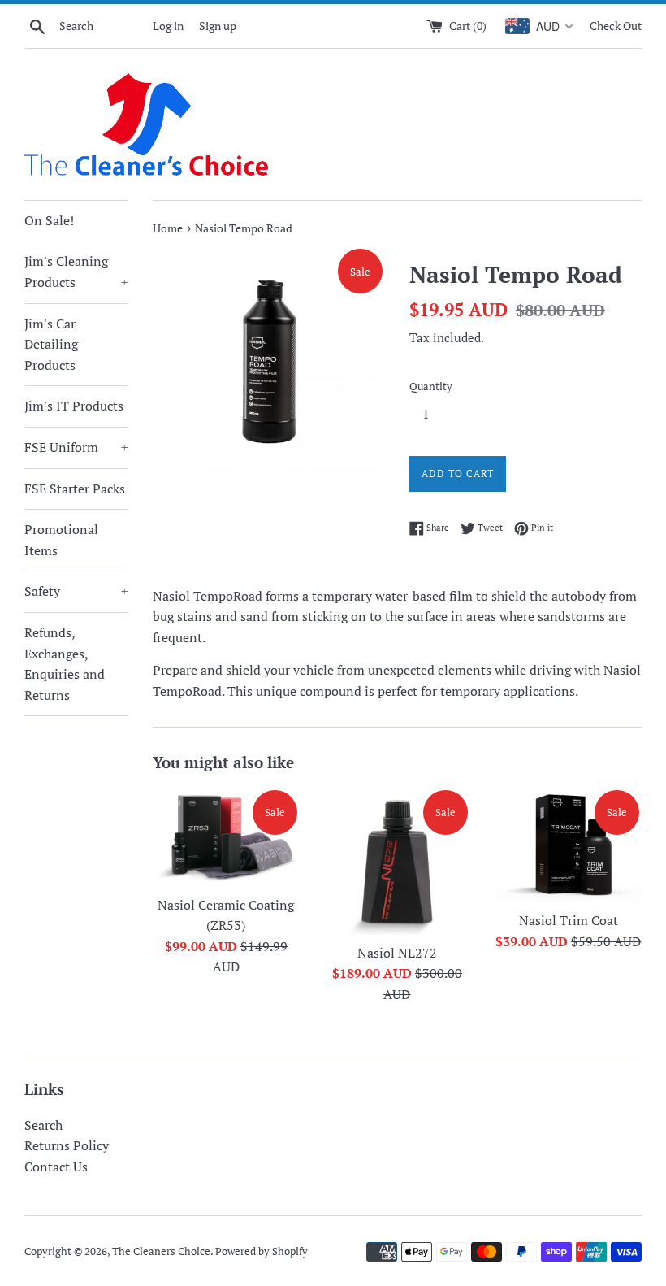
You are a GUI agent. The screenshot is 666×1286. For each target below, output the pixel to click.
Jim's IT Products (73, 406)
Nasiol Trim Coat (568, 920)
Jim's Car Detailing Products (51, 344)
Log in (168, 25)
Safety (76, 591)
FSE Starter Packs (74, 488)
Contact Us (56, 1166)
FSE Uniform (76, 447)
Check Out (616, 25)
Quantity (430, 386)
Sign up (217, 25)
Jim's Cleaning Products (76, 271)
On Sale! (49, 220)
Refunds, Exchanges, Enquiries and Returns (64, 663)
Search (43, 1125)
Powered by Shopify (261, 1251)
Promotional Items (61, 539)
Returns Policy (66, 1145)
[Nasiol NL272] (397, 861)
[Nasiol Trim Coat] (568, 845)
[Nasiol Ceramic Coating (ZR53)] (226, 837)
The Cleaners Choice (161, 1251)
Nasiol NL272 (397, 953)
